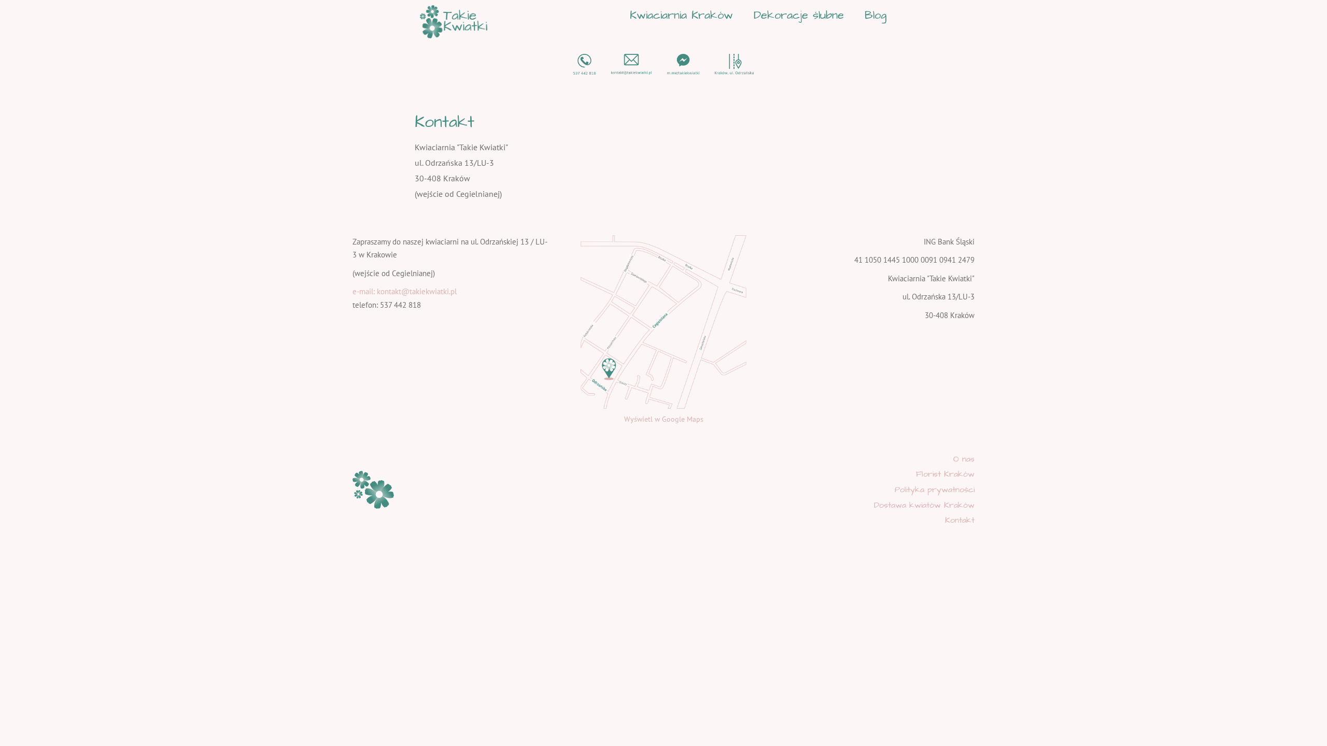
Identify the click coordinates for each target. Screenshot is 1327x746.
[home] (453, 21)
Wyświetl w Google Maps (663, 419)
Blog (875, 15)
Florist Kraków (945, 474)
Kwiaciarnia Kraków (681, 15)
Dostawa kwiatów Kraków (924, 505)
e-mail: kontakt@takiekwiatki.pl (404, 291)
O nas (964, 459)
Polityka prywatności (935, 489)
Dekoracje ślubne (799, 15)
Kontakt (960, 520)
